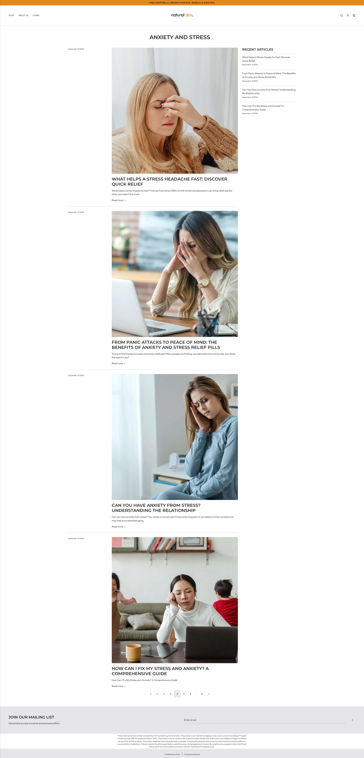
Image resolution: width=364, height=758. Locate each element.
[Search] (341, 15)
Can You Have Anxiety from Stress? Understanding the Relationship (156, 508)
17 (202, 694)
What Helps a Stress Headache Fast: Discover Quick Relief (169, 181)
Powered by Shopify (192, 754)
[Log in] (348, 15)
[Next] (209, 694)
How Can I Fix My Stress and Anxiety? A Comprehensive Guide (160, 671)
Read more (117, 200)
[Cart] (354, 15)
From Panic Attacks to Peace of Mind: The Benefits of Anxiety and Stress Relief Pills (166, 345)
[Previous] (151, 694)
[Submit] (352, 720)
